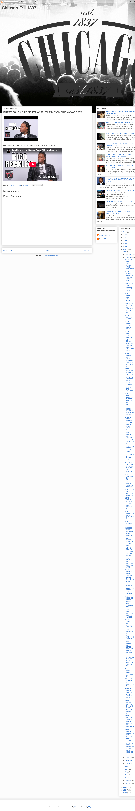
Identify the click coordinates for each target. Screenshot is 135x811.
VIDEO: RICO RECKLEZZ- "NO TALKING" (129, 590)
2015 (125, 787)
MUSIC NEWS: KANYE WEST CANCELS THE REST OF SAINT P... (129, 360)
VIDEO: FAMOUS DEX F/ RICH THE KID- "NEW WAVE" (129, 562)
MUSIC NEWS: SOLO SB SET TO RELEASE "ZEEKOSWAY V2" (129, 345)
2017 (125, 249)
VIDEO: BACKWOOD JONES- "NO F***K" (129, 371)
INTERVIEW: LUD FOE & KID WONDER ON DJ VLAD (129, 308)
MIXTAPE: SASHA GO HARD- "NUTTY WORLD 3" (129, 581)
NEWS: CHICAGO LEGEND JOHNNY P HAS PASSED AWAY (129, 503)
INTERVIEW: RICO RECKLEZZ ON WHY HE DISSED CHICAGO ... (129, 748)
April (126, 775)
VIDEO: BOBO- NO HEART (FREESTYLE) (120, 201)
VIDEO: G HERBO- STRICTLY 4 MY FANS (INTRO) (129, 410)
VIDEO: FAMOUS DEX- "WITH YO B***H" (129, 297)
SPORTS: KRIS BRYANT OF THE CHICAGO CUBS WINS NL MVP (129, 423)
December (128, 254)
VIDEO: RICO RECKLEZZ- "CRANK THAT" (129, 448)
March (127, 778)
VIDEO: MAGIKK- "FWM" (128, 523)
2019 (125, 243)
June (127, 769)
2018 (125, 246)
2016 (125, 252)
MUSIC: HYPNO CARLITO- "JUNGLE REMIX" (129, 541)
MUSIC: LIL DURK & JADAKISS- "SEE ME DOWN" (129, 551)
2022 (125, 234)
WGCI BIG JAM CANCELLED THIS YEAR (120, 191)
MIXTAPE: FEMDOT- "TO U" (129, 317)
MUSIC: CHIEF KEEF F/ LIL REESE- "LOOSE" (129, 613)
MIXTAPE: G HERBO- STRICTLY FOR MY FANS (129, 325)
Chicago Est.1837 (19, 8)
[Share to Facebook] (39, 185)
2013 (125, 793)
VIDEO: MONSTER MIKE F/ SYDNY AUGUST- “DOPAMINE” (129, 660)
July (126, 766)
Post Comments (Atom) (51, 256)
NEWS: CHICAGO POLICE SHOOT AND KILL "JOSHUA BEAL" (129, 601)
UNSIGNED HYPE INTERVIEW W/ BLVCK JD (129, 531)
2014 (125, 790)
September (129, 760)
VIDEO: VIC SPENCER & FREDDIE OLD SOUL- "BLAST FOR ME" (129, 467)
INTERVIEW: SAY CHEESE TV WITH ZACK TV (129, 287)
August (127, 763)
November (128, 257)
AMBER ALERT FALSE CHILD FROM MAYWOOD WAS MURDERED (118, 155)
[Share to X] (37, 185)
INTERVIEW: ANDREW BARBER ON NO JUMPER (129, 380)
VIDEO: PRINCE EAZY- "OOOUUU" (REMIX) (129, 672)
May (126, 772)
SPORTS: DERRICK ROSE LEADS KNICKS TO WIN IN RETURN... (129, 647)
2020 (125, 240)
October (128, 757)
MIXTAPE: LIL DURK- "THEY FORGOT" (129, 334)
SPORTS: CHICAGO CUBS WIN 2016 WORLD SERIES (129, 693)
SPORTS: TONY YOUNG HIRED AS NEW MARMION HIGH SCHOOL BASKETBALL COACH (120, 180)
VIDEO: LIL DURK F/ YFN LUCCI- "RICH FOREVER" (129, 264)
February (128, 780)
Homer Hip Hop (104, 239)
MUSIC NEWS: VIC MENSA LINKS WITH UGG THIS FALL (129, 634)
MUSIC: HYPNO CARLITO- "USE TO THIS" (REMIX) (129, 276)
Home (47, 250)
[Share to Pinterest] (41, 185)
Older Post (86, 250)
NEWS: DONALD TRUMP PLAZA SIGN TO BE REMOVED (129, 721)
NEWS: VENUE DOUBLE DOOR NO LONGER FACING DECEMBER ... (129, 707)
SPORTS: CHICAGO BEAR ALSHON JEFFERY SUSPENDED (129, 438)
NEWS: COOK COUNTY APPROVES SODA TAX (129, 492)
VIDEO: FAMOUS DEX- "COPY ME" (129, 572)
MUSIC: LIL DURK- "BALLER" (129, 389)
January (128, 783)
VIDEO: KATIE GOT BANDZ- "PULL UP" (129, 456)
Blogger (90, 807)
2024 (125, 232)
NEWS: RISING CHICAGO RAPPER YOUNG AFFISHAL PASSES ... (129, 399)
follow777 (77, 807)
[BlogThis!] (35, 185)
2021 (125, 237)
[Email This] (33, 185)
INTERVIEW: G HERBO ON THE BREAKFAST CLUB (129, 682)
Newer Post (7, 250)
